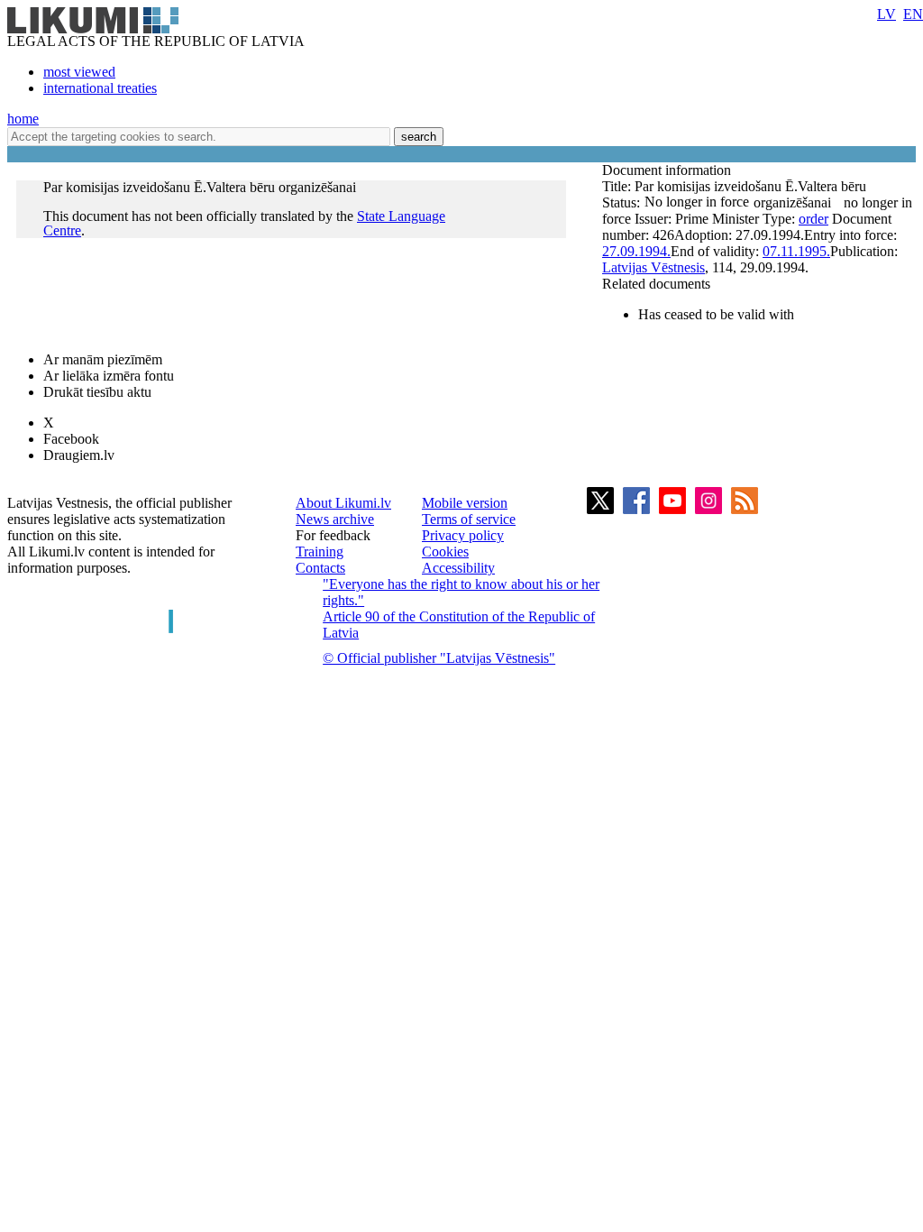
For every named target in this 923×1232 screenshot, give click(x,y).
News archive (335, 519)
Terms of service (469, 519)
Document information (668, 170)
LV (886, 14)
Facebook (71, 438)
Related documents (656, 283)
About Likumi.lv (343, 502)
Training (319, 551)
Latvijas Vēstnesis (653, 267)
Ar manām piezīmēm (102, 359)
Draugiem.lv (78, 455)
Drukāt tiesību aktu (97, 392)
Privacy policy (463, 535)
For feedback (333, 535)
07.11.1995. (796, 251)
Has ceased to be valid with (716, 314)
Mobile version (464, 502)
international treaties (100, 88)
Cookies (445, 551)
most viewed (79, 71)
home (23, 118)
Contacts (320, 567)
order (813, 218)
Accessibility (458, 567)
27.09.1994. (636, 251)
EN (913, 14)
